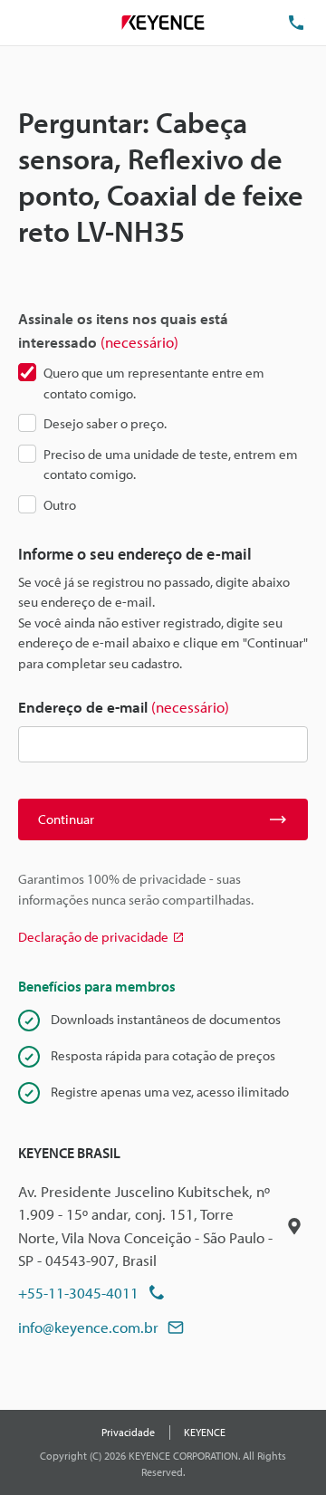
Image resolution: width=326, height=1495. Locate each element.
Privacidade (128, 1432)
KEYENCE (204, 1432)
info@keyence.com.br (88, 1327)
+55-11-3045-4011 (78, 1292)
